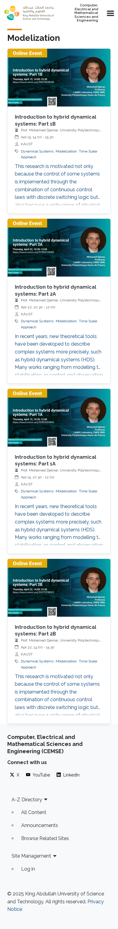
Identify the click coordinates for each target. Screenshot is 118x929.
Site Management (31, 856)
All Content (33, 812)
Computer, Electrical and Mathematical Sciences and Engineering (86, 13)
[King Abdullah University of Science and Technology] (29, 13)
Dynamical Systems (37, 151)
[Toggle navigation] (109, 13)
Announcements (39, 825)
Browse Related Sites (45, 838)
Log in (28, 869)
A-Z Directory (26, 800)
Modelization (66, 151)
